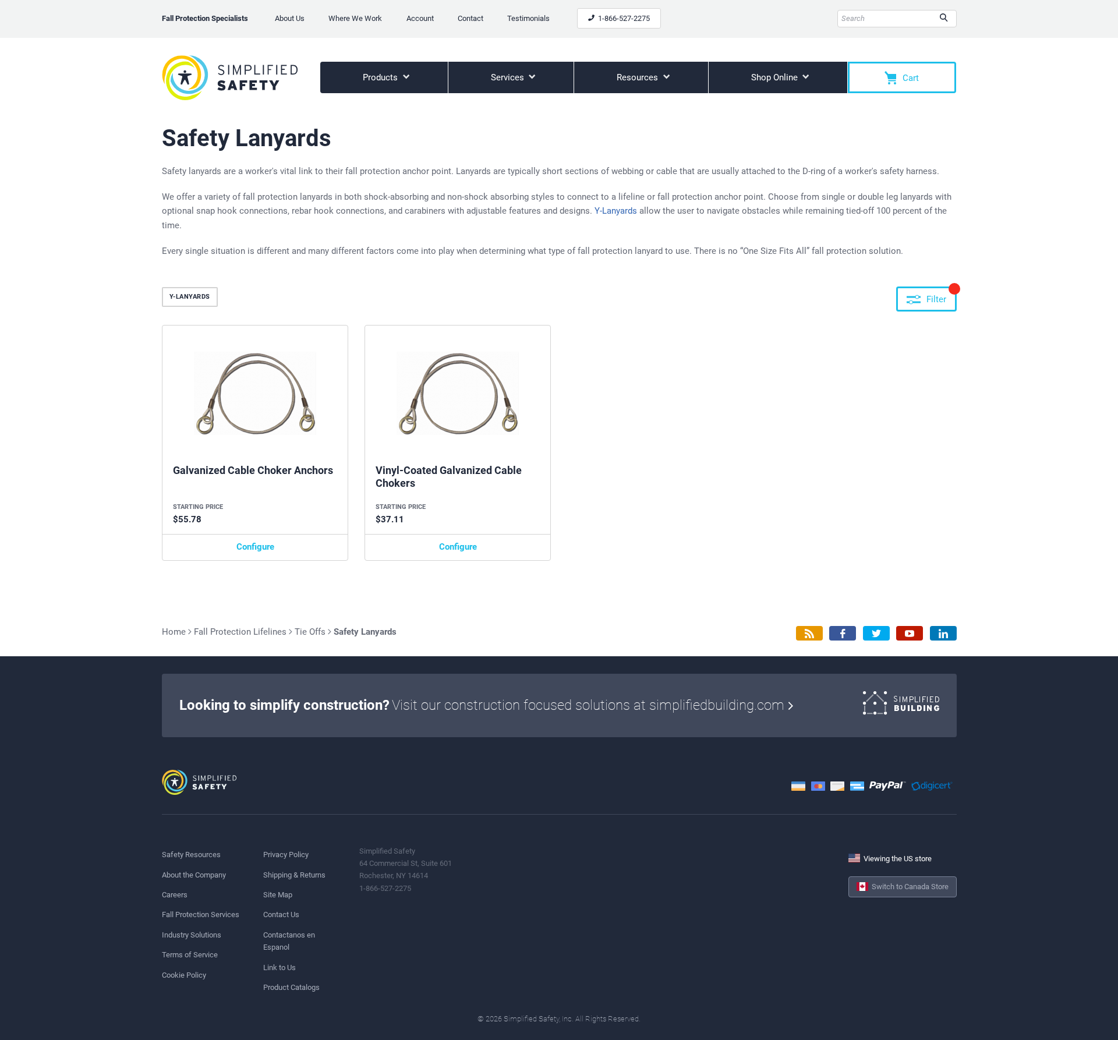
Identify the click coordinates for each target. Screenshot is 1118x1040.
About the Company (194, 875)
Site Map (277, 894)
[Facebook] (842, 633)
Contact (470, 18)
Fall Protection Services (200, 914)
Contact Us (281, 914)
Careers (174, 894)
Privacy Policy (286, 854)
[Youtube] (909, 633)
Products (381, 77)
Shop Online (775, 77)
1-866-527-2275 (623, 18)
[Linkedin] (943, 633)
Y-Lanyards (616, 211)
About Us (290, 18)
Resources (638, 77)
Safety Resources (191, 854)
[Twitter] (876, 633)
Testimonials (528, 18)
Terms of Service (190, 954)
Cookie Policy (184, 975)
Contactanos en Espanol (289, 941)
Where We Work (355, 18)
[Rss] (809, 633)
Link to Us (279, 967)
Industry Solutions (191, 935)
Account (420, 18)
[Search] (943, 18)
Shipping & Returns (294, 875)
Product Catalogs (291, 987)
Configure (255, 547)
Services (508, 77)
